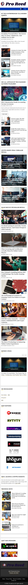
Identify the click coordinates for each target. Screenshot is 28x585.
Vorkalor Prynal (16, 123)
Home (3, 579)
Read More (4, 45)
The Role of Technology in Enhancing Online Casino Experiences (14, 333)
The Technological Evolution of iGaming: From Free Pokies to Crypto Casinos (14, 287)
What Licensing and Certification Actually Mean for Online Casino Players (14, 240)
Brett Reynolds (16, 527)
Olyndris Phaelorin (6, 39)
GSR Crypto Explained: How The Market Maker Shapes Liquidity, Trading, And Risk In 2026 (5, 141)
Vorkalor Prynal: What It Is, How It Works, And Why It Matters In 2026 (5, 72)
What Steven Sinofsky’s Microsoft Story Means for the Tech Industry (6, 506)
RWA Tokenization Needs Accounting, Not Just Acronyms (14, 93)
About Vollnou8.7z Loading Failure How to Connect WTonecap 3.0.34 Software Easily (6, 495)
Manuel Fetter (5, 105)
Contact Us (13, 580)
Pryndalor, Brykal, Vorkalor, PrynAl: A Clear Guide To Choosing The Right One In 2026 (5, 62)
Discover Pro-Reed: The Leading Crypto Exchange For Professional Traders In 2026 (13, 163)
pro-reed (18, 483)
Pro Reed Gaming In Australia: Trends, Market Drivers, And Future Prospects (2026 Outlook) (14, 217)
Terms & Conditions (17, 579)
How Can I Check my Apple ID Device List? (6, 516)
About (23, 579)
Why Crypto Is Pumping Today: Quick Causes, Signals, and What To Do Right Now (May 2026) (13, 197)
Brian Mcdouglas (6, 324)
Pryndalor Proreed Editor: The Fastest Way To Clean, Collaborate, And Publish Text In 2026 (14, 25)
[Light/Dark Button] (21, 9)
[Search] (25, 9)
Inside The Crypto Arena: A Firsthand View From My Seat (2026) (5, 131)
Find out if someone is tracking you (6, 526)
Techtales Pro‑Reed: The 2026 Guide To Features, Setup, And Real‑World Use (5, 52)
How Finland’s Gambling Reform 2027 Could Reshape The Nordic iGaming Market (14, 263)
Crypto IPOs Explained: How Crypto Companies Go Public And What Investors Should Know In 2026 (13, 180)
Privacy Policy (9, 579)
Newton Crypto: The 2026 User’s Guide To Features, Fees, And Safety (5, 120)
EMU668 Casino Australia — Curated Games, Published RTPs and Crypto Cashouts (14, 310)
